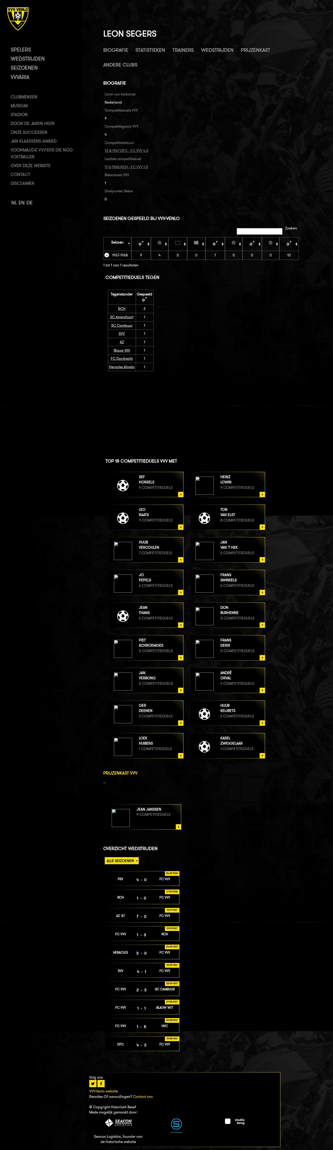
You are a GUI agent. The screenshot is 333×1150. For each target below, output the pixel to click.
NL (14, 203)
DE (30, 203)
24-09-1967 (172, 946)
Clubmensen (24, 97)
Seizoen (117, 242)
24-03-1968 (172, 873)
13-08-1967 (172, 1038)
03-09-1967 (172, 983)
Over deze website (31, 165)
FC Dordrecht (122, 358)
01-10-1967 (172, 928)
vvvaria (20, 77)
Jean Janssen (149, 809)
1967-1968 (120, 255)
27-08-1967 (172, 1001)
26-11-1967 (172, 909)
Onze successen (29, 132)
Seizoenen (24, 67)
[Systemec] (176, 1132)
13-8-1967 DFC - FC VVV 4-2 (126, 151)
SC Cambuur (122, 325)
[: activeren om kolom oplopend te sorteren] (141, 244)
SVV (122, 333)
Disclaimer (22, 183)
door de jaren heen (33, 123)
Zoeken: (291, 228)
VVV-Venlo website (103, 1091)
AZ (122, 342)
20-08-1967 (172, 1020)
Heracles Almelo (122, 367)
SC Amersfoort (121, 317)
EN (22, 203)
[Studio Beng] (234, 1123)
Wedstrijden (28, 58)
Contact (20, 174)
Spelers (21, 49)
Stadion (19, 114)
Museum (19, 105)
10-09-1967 (172, 965)
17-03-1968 (172, 891)
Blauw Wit (122, 350)
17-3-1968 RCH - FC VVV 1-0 (126, 167)
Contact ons (143, 1096)
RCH (121, 309)
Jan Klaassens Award (34, 141)
